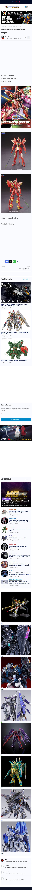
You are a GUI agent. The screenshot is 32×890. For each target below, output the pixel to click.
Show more (25, 279)
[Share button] (17, 261)
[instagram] (19, 2)
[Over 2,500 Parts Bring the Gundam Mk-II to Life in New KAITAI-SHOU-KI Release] (4, 555)
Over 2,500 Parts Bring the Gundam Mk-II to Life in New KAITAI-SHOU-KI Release (14, 305)
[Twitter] (10, 261)
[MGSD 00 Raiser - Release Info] (4, 538)
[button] (26, 7)
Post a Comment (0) (16, 419)
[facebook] (13, 2)
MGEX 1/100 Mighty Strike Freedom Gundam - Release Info (15, 333)
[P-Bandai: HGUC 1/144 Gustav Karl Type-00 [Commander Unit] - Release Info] (4, 573)
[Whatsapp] (14, 261)
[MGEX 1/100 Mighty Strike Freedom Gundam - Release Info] (4, 512)
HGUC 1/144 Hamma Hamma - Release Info (14, 360)
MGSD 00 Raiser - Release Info (18, 538)
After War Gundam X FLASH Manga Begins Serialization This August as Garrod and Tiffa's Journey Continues (20, 564)
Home (2, 26)
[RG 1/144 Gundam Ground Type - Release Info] (4, 547)
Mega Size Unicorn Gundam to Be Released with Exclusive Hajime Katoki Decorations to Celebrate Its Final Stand (20, 521)
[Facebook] (7, 261)
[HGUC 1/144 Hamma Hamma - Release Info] (4, 529)
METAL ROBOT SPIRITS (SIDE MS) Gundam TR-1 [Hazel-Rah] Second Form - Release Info (19, 582)
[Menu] (2, 6)
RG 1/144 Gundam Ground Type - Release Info (18, 547)
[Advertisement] (16, 58)
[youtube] (16, 2)
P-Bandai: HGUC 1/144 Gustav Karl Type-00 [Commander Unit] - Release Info (20, 573)
